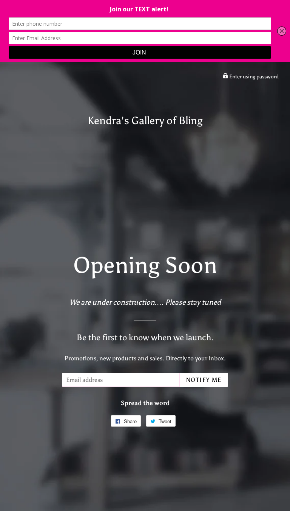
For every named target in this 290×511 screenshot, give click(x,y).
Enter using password (253, 76)
